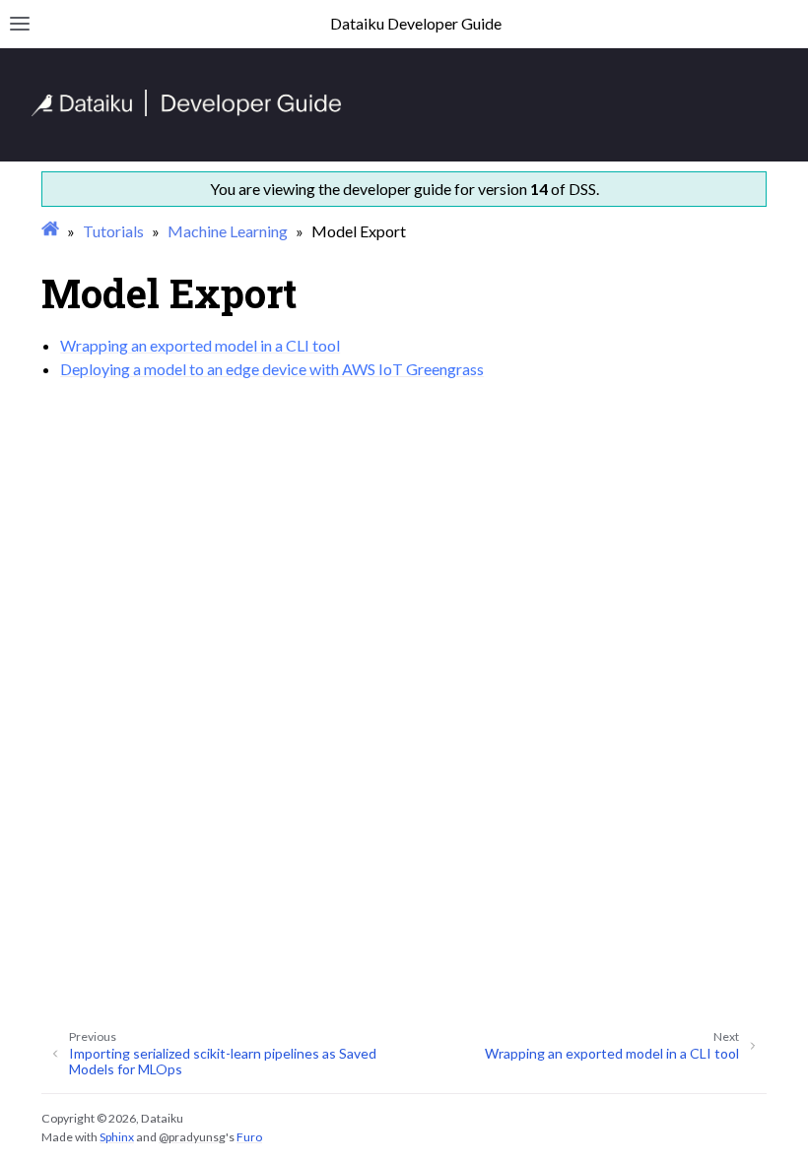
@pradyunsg (192, 1137)
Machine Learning (228, 231)
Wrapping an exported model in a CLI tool (200, 345)
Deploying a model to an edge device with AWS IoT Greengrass (272, 368)
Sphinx (117, 1137)
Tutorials (113, 231)
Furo (249, 1137)
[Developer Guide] (187, 110)
